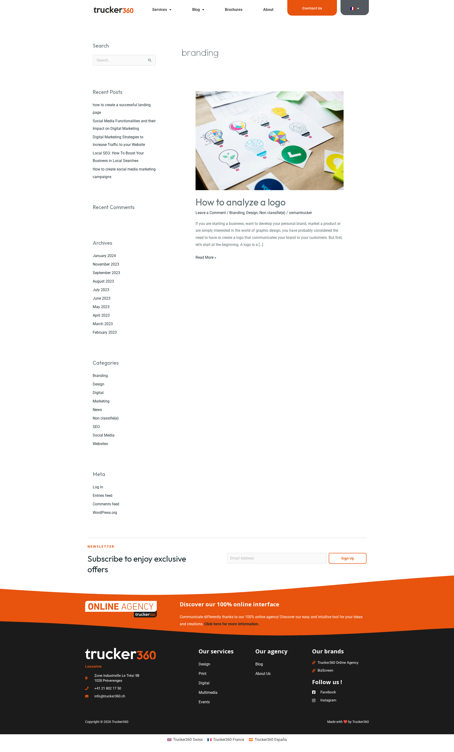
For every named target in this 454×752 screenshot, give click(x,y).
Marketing (101, 401)
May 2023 (101, 307)
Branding (100, 375)
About (268, 9)
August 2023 (103, 281)
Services (159, 9)
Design (98, 384)
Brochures (233, 9)
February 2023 (105, 332)
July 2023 (101, 290)
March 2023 (103, 324)
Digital (98, 392)
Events (204, 702)
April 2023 (101, 315)
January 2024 (104, 256)
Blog (196, 9)
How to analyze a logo (241, 202)
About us (263, 673)
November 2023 (106, 264)
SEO (96, 426)
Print (202, 673)
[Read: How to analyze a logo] (270, 140)
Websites (100, 444)
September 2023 (106, 273)
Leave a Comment (211, 212)
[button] (162, 9)
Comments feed (106, 504)
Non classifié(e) (106, 418)
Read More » (206, 257)
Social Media (103, 435)
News (97, 409)
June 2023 (101, 298)
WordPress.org (105, 512)
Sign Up (347, 558)
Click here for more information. (231, 624)
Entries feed (102, 495)
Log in (98, 487)
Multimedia (208, 692)
